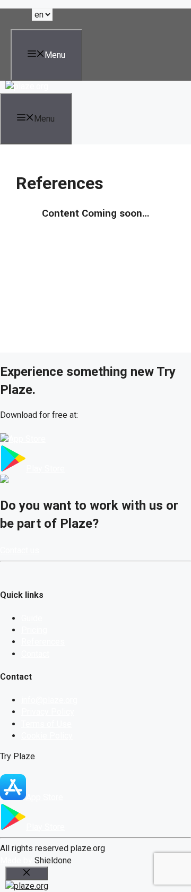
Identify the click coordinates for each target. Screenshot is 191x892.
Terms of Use (46, 724)
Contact (35, 654)
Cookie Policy (47, 736)
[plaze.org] (26, 86)
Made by (16, 860)
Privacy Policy (47, 712)
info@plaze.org (49, 700)
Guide (31, 618)
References (43, 642)
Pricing (34, 630)
